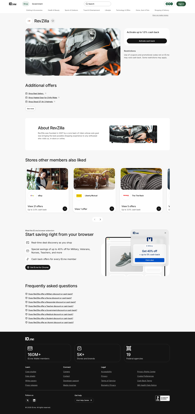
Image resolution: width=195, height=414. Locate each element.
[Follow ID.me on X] (27, 400)
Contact (66, 376)
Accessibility (106, 371)
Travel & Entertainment (91, 10)
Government (37, 4)
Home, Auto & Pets (142, 10)
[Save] (64, 171)
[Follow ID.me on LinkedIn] (34, 400)
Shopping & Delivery (162, 10)
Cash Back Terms (144, 381)
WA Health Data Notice (147, 385)
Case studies (30, 371)
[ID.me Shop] (14, 3)
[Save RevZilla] (53, 21)
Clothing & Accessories (34, 10)
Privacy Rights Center (146, 371)
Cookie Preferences (145, 376)
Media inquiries (69, 385)
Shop (25, 4)
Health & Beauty (53, 10)
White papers (30, 381)
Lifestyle (108, 10)
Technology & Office (123, 10)
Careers (66, 371)
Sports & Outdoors (71, 10)
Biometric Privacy (108, 385)
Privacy (104, 376)
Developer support (71, 381)
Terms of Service (108, 381)
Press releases (31, 385)
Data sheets (30, 376)
